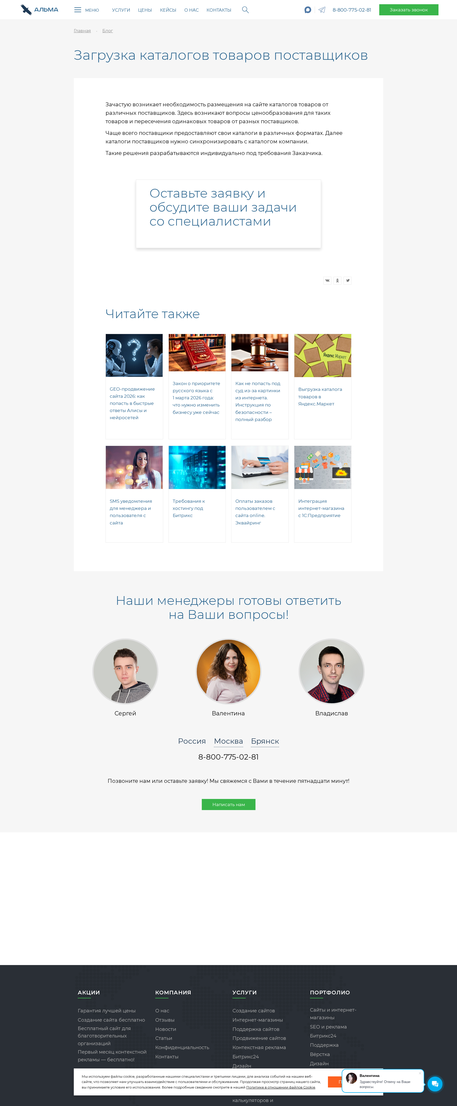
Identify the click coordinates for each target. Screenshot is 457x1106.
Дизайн (241, 1066)
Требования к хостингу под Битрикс (189, 508)
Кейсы (168, 10)
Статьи (163, 1038)
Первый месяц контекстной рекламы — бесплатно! (112, 1056)
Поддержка (324, 1045)
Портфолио (330, 992)
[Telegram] (322, 9)
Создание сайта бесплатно (111, 1020)
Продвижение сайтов (259, 1038)
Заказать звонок (409, 9)
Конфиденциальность (182, 1047)
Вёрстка (320, 1054)
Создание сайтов (253, 1011)
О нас (191, 10)
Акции (89, 992)
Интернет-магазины (257, 1020)
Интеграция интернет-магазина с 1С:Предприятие (321, 508)
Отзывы (165, 1020)
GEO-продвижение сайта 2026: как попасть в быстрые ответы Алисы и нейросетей (132, 403)
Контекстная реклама (259, 1047)
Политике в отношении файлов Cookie (280, 1087)
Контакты (219, 10)
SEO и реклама (328, 1027)
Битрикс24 (245, 1057)
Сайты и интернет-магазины (333, 1014)
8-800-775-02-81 (352, 10)
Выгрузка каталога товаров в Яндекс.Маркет (320, 396)
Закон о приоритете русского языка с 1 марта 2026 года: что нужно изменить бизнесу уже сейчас (196, 398)
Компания (173, 992)
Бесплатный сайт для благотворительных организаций (104, 1036)
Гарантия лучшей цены (107, 1011)
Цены (145, 10)
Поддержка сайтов (256, 1029)
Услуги (121, 10)
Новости (165, 1029)
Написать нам (228, 804)
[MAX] (308, 9)
